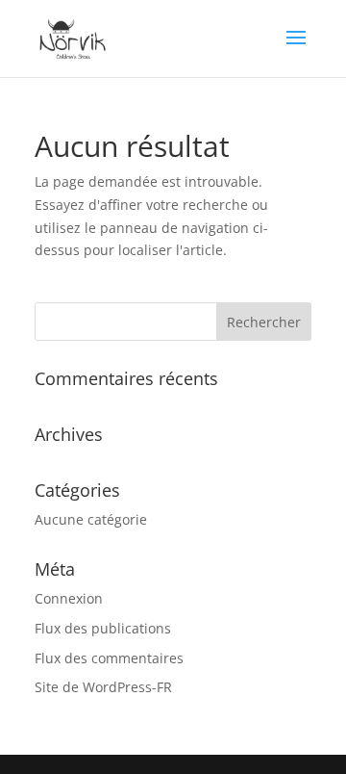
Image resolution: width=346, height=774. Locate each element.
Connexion (69, 598)
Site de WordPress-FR (103, 687)
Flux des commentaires (109, 658)
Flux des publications (103, 628)
